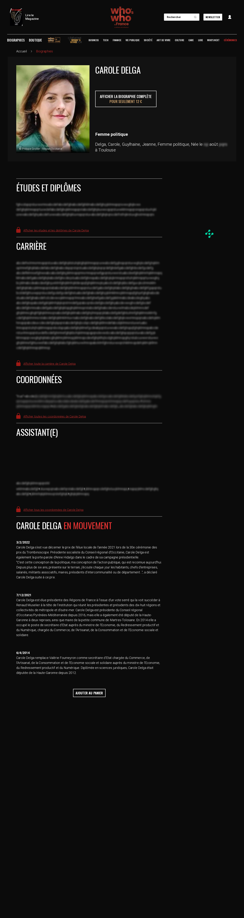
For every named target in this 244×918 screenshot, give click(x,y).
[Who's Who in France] (122, 17)
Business (94, 40)
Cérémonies (230, 40)
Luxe (200, 40)
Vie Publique (133, 40)
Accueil (21, 51)
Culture (179, 40)
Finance (117, 40)
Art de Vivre (163, 40)
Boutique (35, 40)
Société (148, 40)
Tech (105, 40)
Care (191, 40)
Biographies (16, 40)
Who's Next (213, 40)
